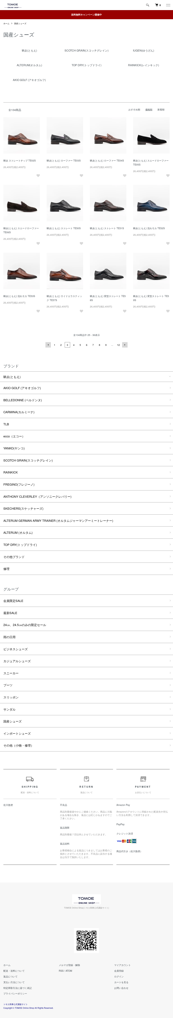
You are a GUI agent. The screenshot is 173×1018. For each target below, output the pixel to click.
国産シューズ (20, 23)
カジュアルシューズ (17, 661)
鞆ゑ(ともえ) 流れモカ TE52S (149, 228)
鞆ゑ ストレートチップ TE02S (19, 160)
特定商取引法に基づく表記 (17, 988)
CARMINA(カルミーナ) (18, 412)
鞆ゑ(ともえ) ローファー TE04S (107, 160)
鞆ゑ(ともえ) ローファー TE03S (64, 160)
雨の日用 (9, 637)
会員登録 (119, 970)
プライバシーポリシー (15, 993)
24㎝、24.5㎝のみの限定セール (24, 624)
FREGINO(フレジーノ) (18, 484)
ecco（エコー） (14, 436)
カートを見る (121, 982)
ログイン (119, 976)
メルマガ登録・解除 (69, 965)
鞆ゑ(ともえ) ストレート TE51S (107, 228)
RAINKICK (10, 472)
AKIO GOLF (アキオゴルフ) (22, 388)
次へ (125, 345)
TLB (6, 424)
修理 (6, 568)
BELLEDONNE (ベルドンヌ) (22, 400)
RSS (61, 970)
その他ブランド (14, 556)
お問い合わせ (121, 988)
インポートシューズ (17, 733)
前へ (48, 345)
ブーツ (8, 685)
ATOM (69, 970)
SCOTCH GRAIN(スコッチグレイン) (28, 460)
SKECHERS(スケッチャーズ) (23, 508)
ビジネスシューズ (15, 649)
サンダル (9, 709)
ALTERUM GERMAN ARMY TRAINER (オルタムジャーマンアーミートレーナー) (58, 520)
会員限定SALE (13, 600)
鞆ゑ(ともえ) (12, 376)
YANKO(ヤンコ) (14, 448)
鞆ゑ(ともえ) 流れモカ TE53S (19, 296)
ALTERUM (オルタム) (18, 532)
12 (118, 345)
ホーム (6, 23)
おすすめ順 (134, 109)
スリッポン (11, 697)
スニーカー (11, 673)
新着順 (161, 109)
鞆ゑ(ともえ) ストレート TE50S (64, 228)
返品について (10, 976)
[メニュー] (168, 5)
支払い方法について (14, 982)
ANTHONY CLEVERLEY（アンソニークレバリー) (37, 496)
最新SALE (10, 613)
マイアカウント (122, 965)
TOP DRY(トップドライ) (20, 544)
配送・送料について (14, 970)
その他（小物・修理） (18, 745)
